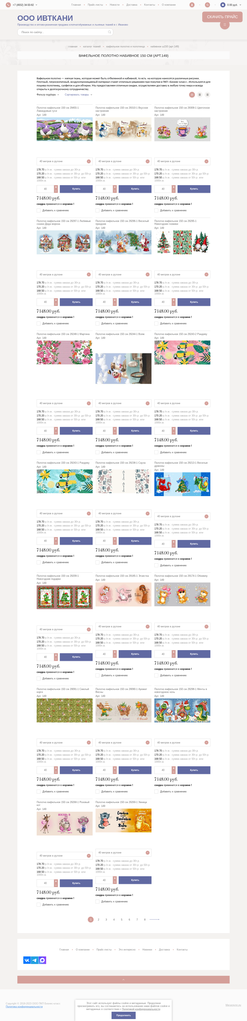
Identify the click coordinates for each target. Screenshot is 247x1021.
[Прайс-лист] (207, 95)
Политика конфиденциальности (24, 1006)
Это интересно (126, 949)
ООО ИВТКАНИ (45, 18)
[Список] (200, 95)
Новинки (147, 949)
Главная (76, 4)
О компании (169, 4)
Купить (76, 188)
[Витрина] (192, 95)
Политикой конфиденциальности (141, 1009)
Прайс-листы (95, 4)
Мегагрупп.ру (233, 1005)
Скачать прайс (222, 17)
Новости (114, 4)
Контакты (149, 4)
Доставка (131, 4)
